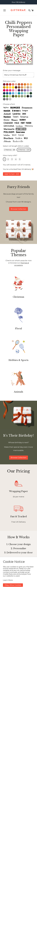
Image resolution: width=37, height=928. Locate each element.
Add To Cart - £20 (12, 174)
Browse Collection (18, 209)
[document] (18, 573)
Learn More (8, 580)
